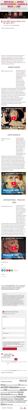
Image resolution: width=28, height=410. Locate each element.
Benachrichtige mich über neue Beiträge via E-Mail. (13, 346)
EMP (2, 387)
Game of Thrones (16, 390)
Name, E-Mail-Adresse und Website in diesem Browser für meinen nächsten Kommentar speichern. (13, 342)
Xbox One (10, 404)
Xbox (6, 404)
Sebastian (2, 400)
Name (4, 328)
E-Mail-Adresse (6, 333)
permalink (17, 289)
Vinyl (3, 404)
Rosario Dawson (13, 287)
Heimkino (20, 392)
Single (8, 400)
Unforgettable (3, 289)
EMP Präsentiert (22, 387)
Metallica (16, 394)
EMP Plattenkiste (11, 387)
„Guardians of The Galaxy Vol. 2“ (7, 58)
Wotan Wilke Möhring (11, 289)
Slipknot (15, 400)
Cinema (21, 285)
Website (4, 338)
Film (24, 285)
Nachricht (5, 316)
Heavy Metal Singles (12, 392)
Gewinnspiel (3, 392)
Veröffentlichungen (21, 402)
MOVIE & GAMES (12, 285)
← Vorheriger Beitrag (7, 354)
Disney (26, 385)
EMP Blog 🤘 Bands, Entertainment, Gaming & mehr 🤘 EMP (14, 4)
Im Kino (6, 285)
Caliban (16, 385)
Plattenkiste (21, 396)
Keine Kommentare (15, 25)
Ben (5, 294)
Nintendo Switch (10, 397)
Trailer (4, 402)
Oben (21, 408)
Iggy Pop (22, 71)
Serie (6, 400)
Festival (2, 390)
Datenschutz (4, 407)
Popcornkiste (7, 287)
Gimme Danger (4, 286)
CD (19, 384)
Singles (11, 400)
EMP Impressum (10, 407)
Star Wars (19, 400)
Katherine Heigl (19, 286)
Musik (20, 394)
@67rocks (15, 305)
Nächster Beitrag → (8, 355)
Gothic (6, 392)
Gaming (23, 389)
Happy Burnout (10, 286)
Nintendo (3, 397)
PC (15, 397)
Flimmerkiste (10, 390)
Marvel (12, 394)
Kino (23, 286)
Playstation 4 (11, 399)
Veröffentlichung (12, 402)
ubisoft (6, 402)
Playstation (4, 399)
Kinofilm (2, 287)
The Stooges (18, 76)
